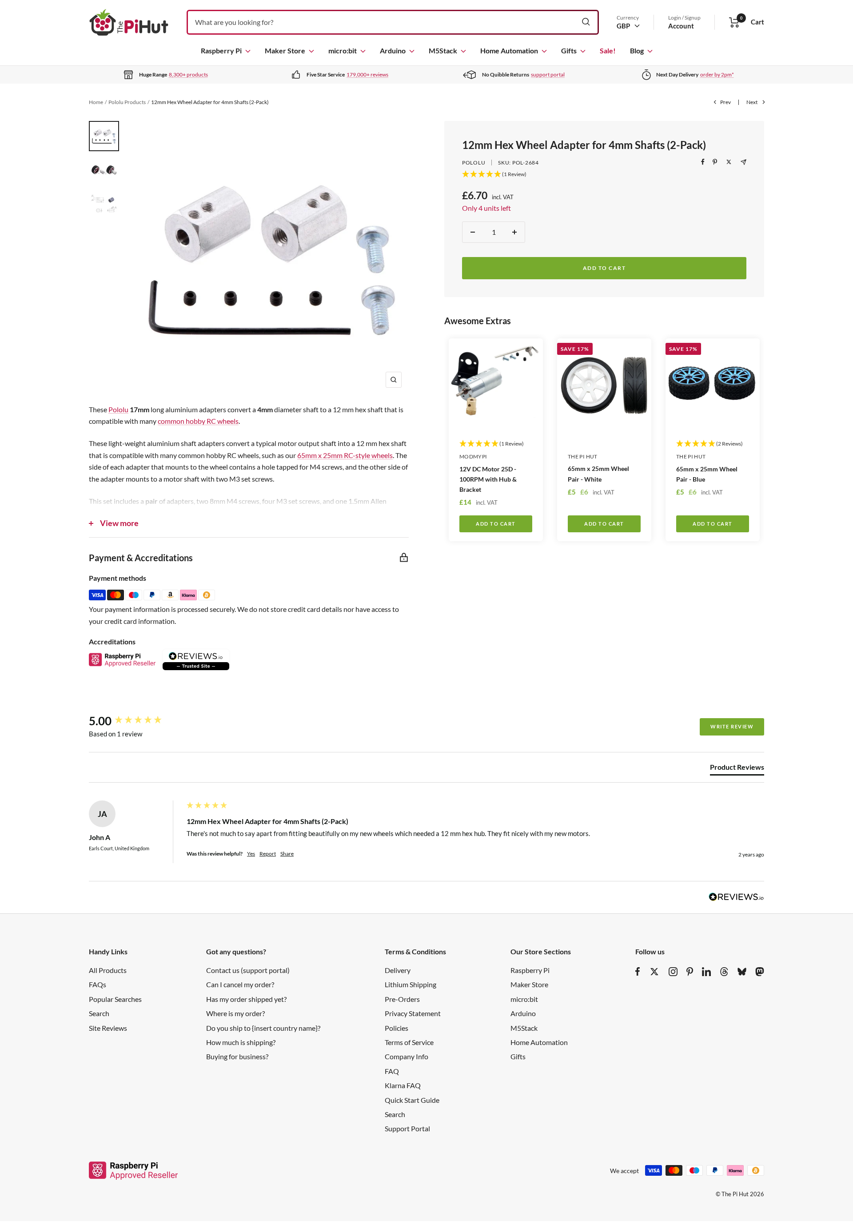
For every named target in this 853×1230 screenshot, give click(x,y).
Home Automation (509, 50)
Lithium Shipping (410, 984)
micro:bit (342, 50)
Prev (725, 102)
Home (96, 102)
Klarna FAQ (403, 1085)
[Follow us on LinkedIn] (706, 971)
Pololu (473, 162)
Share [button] (287, 853)
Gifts (569, 50)
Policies (396, 1028)
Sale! (608, 50)
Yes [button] (251, 853)
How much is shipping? (240, 1042)
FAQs (97, 984)
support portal (548, 74)
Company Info (406, 1056)
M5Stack (443, 50)
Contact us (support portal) (248, 970)
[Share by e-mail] (743, 162)
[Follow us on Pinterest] (689, 971)
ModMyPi (473, 456)
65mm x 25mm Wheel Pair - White (598, 473)
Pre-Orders (402, 999)
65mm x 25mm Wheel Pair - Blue (706, 474)
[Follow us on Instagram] (673, 971)
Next (751, 102)
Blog (637, 50)
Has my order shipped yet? (246, 999)
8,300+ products (188, 74)
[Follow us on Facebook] (637, 971)
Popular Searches (115, 999)
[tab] (737, 769)
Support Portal (407, 1128)
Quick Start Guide (412, 1100)
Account (681, 26)
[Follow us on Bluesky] (741, 971)
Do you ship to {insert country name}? (263, 1028)
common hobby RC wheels (198, 421)
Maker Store (285, 50)
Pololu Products (127, 102)
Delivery (398, 970)
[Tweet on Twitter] (729, 162)
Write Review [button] (731, 726)
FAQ (392, 1071)
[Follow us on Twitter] (654, 971)
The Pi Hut (583, 456)
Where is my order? (235, 1013)
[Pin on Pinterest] (715, 162)
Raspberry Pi (221, 50)
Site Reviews (108, 1028)
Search (99, 1013)
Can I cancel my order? (240, 984)
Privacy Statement (413, 1013)
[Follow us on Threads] (724, 971)
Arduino (393, 50)
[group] (135, 721)
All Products (108, 970)
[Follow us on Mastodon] (759, 971)
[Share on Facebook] (703, 162)
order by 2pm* (717, 74)
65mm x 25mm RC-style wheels (345, 455)
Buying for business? (237, 1056)
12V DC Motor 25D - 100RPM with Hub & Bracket (488, 479)
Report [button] (267, 853)
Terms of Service (409, 1042)
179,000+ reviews (367, 74)
